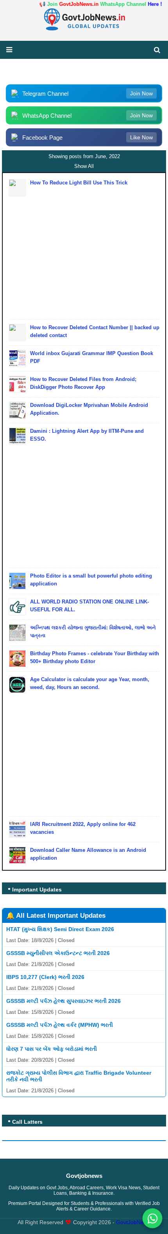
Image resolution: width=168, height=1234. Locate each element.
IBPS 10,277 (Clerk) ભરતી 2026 (45, 977)
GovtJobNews (133, 1222)
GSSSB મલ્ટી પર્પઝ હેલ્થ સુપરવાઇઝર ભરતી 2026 (63, 1001)
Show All (84, 166)
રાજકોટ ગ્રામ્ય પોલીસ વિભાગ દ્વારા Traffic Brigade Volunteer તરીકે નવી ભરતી (78, 1076)
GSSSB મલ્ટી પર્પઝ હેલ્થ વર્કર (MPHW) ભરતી (59, 1025)
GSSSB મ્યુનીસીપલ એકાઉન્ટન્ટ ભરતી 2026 (58, 953)
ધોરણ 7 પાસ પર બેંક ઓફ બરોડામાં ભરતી (51, 1049)
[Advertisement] (84, 251)
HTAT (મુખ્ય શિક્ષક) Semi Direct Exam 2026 (60, 929)
